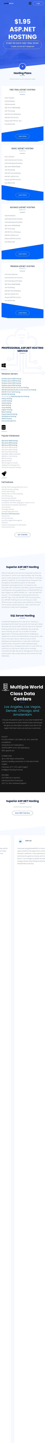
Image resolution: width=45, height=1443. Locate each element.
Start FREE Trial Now (22, 813)
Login (38, 3)
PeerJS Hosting (6, 403)
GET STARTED (22, 535)
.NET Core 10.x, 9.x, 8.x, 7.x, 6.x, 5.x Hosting (15, 387)
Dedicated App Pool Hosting (20, 396)
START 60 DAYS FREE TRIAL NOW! (22, 45)
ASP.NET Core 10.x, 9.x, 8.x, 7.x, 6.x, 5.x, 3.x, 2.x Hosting (19, 390)
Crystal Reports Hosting (9, 414)
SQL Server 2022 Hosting (10, 441)
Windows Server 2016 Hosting (11, 383)
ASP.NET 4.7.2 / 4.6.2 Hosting (11, 392)
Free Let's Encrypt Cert (9, 421)
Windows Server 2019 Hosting (11, 381)
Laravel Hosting (7, 401)
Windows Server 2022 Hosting (11, 379)
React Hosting (6, 405)
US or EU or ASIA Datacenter (11, 514)
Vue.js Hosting (6, 407)
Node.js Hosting (7, 398)
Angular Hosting (7, 410)
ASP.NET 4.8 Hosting (8, 394)
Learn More (23, 136)
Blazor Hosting (6, 412)
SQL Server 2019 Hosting (9, 443)
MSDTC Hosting (7, 418)
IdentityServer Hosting (9, 416)
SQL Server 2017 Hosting (9, 445)
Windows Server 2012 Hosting (11, 385)
